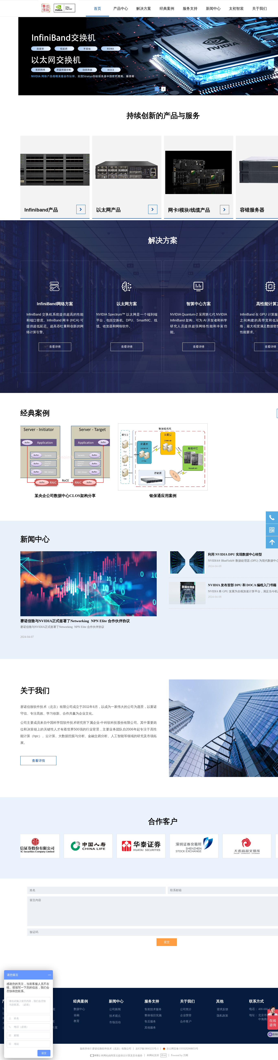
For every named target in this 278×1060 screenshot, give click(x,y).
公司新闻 (115, 1009)
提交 (167, 942)
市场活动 (115, 1022)
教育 (76, 1021)
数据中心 (79, 1009)
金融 (76, 1015)
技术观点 (115, 1015)
